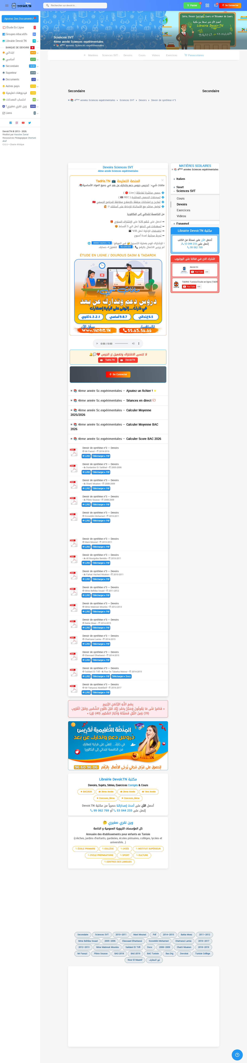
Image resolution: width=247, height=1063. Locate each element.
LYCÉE (125, 849)
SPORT (125, 855)
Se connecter (231, 5)
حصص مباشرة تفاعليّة (148, 192)
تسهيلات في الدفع (150, 226)
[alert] (118, 745)
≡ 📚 (112, 391)
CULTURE (143, 855)
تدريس (145, 185)
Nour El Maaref (135, 960)
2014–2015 (168, 934)
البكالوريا (132, 214)
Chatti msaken (184, 947)
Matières (92, 55)
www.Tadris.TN (101, 243)
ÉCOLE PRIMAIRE (86, 849)
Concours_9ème (106, 798)
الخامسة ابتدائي (151, 214)
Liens (20, 113)
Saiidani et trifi (133, 947)
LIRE (87, 456)
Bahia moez (186, 934)
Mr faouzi (82, 953)
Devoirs (128, 55)
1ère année (150, 791)
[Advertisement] (143, 73)
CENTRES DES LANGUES (119, 862)
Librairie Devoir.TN (20, 40)
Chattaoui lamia (183, 941)
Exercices (171, 55)
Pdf (154, 934)
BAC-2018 (119, 953)
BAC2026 (87, 791)
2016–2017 (203, 941)
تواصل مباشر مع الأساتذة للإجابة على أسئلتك (135, 206)
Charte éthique (17, 144)
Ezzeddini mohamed (159, 941)
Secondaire (20, 66)
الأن (143, 805)
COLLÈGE (109, 849)
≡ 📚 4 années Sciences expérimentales (79, 45)
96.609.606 (125, 247)
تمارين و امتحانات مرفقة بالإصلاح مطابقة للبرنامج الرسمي (128, 202)
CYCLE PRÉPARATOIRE (101, 855)
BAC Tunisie (153, 953)
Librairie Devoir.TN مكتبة (195, 231)
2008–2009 (164, 947)
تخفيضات (156, 231)
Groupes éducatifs (20, 34)
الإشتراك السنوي (123, 221)
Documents (20, 79)
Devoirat (184, 953)
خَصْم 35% (143, 221)
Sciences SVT (186, 191)
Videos (156, 55)
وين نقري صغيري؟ (20, 106)
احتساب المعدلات (20, 99)
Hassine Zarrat (21, 134)
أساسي (20, 59)
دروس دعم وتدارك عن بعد (126, 185)
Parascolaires (196, 55)
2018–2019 (203, 947)
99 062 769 (101, 810)
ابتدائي (20, 52)
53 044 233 (124, 810)
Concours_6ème (131, 798)
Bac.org (169, 953)
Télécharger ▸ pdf (100, 456)
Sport (180, 187)
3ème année (107, 791)
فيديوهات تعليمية (20, 92)
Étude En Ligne (20, 27)
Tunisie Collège (202, 953)
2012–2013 (83, 947)
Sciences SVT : (110, 55)
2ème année (128, 791)
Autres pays (20, 86)
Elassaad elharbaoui (132, 941)
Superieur (20, 72)
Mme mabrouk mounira (107, 947)
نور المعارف (154, 960)
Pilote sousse (101, 953)
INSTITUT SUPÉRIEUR (149, 849)
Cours (142, 55)
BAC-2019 (135, 953)
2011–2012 (204, 934)
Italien (180, 179)
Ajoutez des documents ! (19, 18)
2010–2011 (121, 934)
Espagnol (182, 224)
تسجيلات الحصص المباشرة (146, 197)
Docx (149, 947)
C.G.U (5, 144)
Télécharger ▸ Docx (121, 676)
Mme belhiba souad (88, 941)
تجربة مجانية (154, 235)
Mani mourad (139, 934)
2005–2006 (110, 941)
